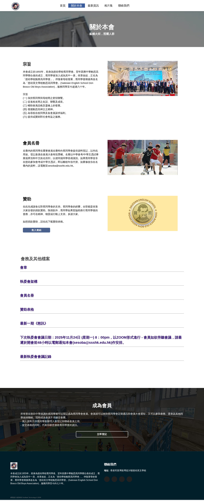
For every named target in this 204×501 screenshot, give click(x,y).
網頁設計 (13, 497)
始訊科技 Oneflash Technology (26, 497)
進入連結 (36, 230)
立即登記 (102, 434)
